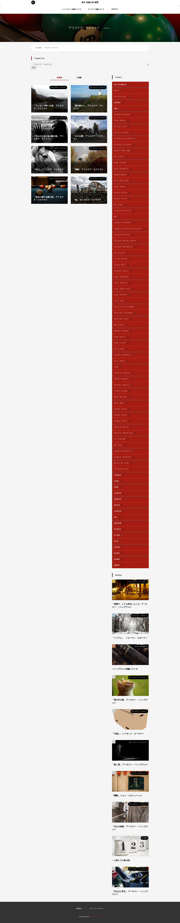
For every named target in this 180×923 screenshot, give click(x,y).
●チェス (118, 90)
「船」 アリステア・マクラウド (87, 200)
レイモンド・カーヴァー (123, 451)
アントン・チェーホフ (122, 132)
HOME (40, 47)
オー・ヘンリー (120, 156)
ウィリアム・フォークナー (124, 144)
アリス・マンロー (121, 120)
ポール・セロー (120, 403)
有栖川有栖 (119, 523)
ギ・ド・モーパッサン (122, 180)
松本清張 (118, 547)
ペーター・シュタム (122, 391)
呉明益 (117, 487)
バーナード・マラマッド (123, 373)
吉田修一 (118, 481)
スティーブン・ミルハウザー (124, 313)
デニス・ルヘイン (121, 337)
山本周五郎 (119, 511)
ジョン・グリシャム (122, 283)
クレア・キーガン (121, 186)
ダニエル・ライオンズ (122, 331)
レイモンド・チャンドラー (124, 457)
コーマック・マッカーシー (124, 211)
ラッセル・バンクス (122, 421)
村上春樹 (118, 535)
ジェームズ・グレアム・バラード (126, 241)
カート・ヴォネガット (122, 168)
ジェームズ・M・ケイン (123, 235)
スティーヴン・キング (122, 319)
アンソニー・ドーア (122, 126)
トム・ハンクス (120, 349)
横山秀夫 (118, 553)
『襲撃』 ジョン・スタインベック (127, 795)
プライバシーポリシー (96, 908)
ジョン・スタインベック (123, 289)
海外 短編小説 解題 (90, 2)
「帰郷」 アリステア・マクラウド (88, 169)
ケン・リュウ (119, 205)
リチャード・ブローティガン (124, 433)
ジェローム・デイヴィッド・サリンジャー (129, 229)
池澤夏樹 (118, 559)
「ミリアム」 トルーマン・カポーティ (129, 638)
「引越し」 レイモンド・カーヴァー (128, 734)
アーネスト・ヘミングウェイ (125, 138)
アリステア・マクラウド (59, 87)
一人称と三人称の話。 (122, 860)
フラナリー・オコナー (122, 379)
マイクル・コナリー (122, 409)
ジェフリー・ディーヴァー (124, 223)
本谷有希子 (119, 529)
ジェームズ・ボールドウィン (124, 247)
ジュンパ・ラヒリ (121, 265)
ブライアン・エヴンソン (123, 385)
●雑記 (117, 108)
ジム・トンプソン (121, 253)
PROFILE (115, 9)
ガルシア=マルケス (121, 174)
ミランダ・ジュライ (122, 415)
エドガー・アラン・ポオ (123, 150)
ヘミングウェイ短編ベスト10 (71, 9)
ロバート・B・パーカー (123, 463)
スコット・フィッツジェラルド (125, 307)
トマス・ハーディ (121, 343)
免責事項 (79, 908)
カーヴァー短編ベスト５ (96, 9)
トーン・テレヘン (121, 361)
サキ (116, 217)
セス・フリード (120, 325)
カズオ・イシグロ (121, 162)
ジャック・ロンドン (122, 259)
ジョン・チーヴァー (122, 295)
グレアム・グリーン (122, 193)
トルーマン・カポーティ (123, 355)
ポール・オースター (122, 397)
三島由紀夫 (119, 475)
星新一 (117, 517)
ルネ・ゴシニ (119, 445)
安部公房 (118, 505)
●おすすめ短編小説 (121, 84)
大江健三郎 (119, 493)
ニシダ (117, 367)
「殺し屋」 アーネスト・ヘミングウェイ (130, 764)
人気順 (79, 77)
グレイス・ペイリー (122, 199)
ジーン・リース (120, 301)
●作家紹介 (118, 102)
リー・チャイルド (121, 439)
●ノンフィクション (121, 96)
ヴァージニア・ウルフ (122, 469)
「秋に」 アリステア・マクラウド (49, 169)
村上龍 (117, 541)
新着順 (59, 77)
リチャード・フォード (122, 427)
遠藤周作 (118, 565)
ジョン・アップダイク (122, 277)
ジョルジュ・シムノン (122, 271)
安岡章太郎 (119, 499)
